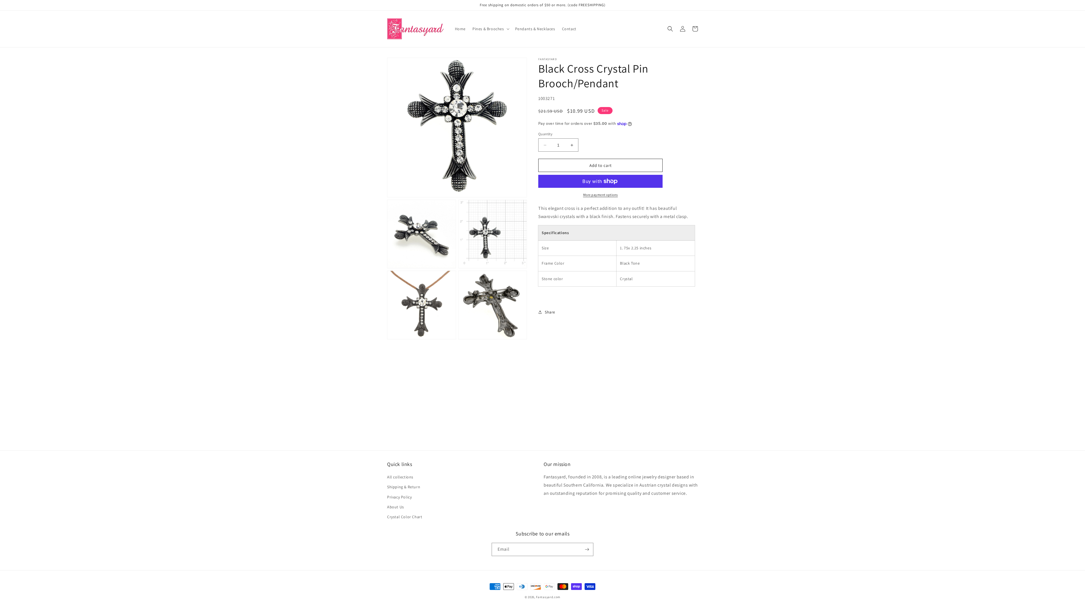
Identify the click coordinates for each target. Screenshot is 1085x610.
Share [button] (550, 312)
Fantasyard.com (548, 597)
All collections (400, 477)
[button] (490, 29)
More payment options (600, 195)
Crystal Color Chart (404, 516)
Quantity (545, 134)
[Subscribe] (587, 549)
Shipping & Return (403, 486)
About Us (395, 506)
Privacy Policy (399, 497)
